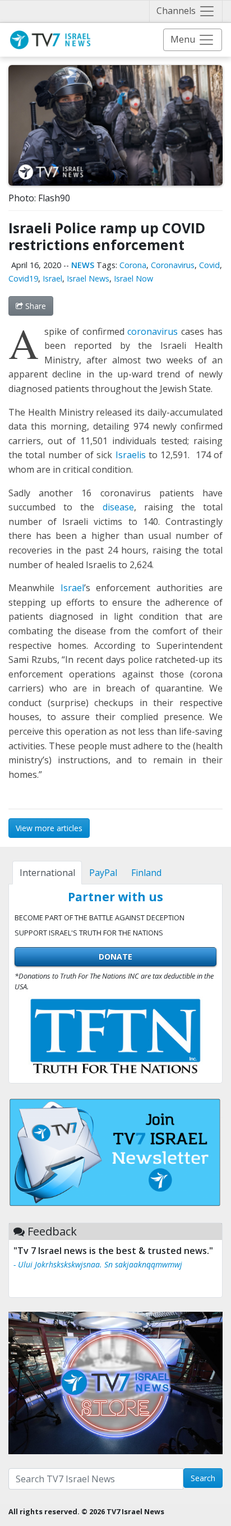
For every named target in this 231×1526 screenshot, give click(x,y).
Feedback (52, 1231)
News (82, 265)
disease (118, 507)
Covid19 (23, 278)
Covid (209, 265)
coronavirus (152, 331)
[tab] (47, 872)
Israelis (131, 455)
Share (34, 306)
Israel (52, 278)
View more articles (49, 828)
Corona (132, 265)
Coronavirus (173, 265)
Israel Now (133, 278)
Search (203, 1478)
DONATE (115, 956)
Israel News (88, 278)
